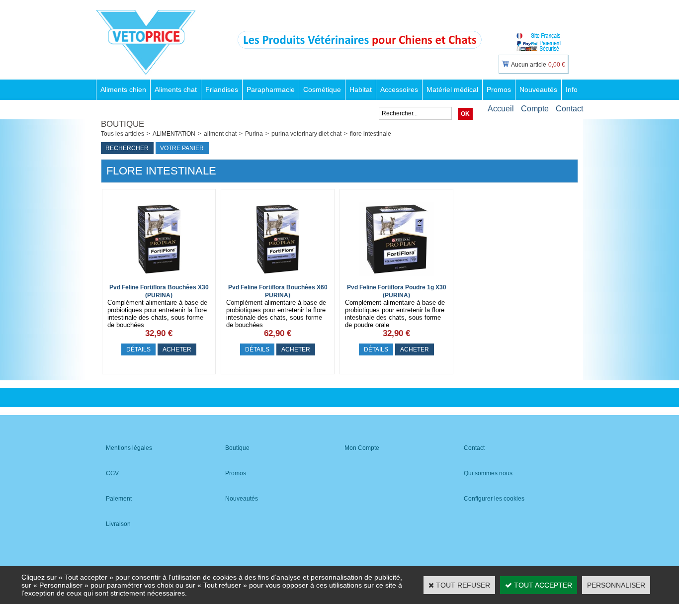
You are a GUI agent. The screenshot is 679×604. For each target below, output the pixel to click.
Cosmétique (322, 89)
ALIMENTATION (174, 133)
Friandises (221, 89)
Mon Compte (361, 447)
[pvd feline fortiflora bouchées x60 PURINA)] (278, 279)
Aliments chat (176, 89)
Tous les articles (122, 133)
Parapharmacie (271, 89)
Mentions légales (129, 447)
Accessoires (399, 89)
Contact (569, 108)
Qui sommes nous (488, 473)
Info (572, 89)
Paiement (119, 498)
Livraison (118, 523)
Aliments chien (123, 89)
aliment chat (220, 133)
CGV (112, 473)
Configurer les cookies (494, 498)
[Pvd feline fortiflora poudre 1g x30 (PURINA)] (396, 279)
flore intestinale (370, 133)
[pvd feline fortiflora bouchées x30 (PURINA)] (159, 279)
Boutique (237, 447)
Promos (499, 89)
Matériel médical (452, 89)
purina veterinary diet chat (306, 133)
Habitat (360, 89)
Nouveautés (538, 89)
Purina (254, 133)
